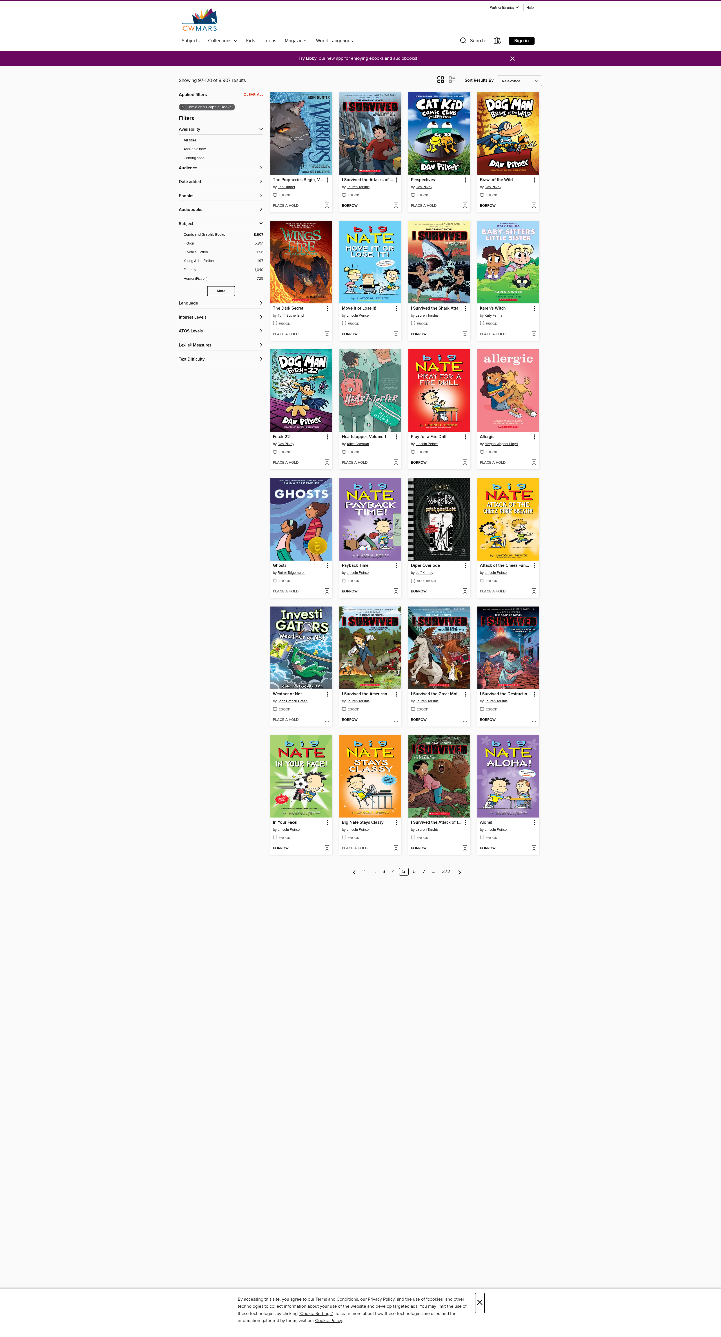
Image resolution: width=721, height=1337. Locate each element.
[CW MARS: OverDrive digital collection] (199, 19)
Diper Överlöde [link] (425, 565)
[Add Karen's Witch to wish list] (533, 334)
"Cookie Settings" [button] (316, 1313)
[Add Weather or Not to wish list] (326, 720)
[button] (504, 8)
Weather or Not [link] (287, 694)
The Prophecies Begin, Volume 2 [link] (298, 180)
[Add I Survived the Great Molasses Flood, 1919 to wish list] (464, 720)
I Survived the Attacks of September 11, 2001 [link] (367, 180)
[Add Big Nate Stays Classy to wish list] (395, 848)
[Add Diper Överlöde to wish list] (464, 591)
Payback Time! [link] (356, 565)
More (221, 291)
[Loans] (497, 41)
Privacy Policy (381, 1299)
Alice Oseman (358, 444)
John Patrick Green (293, 701)
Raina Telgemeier (291, 572)
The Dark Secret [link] (288, 308)
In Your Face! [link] (285, 822)
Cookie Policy (328, 1320)
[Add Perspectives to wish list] (464, 206)
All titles (190, 140)
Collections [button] (221, 41)
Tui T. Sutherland (291, 315)
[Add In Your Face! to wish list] (326, 848)
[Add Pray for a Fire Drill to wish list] (464, 463)
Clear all (253, 94)
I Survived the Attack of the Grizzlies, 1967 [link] (436, 822)
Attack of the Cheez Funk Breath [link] (505, 565)
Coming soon (194, 158)
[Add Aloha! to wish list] (533, 848)
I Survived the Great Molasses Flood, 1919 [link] (436, 694)
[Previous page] (354, 871)
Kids (250, 41)
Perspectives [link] (423, 180)
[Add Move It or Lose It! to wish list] (395, 334)
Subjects (191, 41)
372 (446, 872)
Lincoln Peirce (358, 315)
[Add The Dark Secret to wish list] (326, 334)
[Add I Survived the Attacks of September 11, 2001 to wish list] (395, 206)
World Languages (334, 41)
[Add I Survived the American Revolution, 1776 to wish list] (395, 720)
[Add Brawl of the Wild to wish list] (533, 206)
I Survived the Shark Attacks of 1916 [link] (436, 308)
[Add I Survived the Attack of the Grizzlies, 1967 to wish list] (464, 848)
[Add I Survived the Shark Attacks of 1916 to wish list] (464, 334)
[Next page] (459, 871)
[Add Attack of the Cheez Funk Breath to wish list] (533, 591)
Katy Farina (493, 315)
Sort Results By (479, 80)
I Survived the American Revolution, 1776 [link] (367, 694)
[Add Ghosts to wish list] (326, 591)
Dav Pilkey (424, 187)
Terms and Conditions (336, 1299)
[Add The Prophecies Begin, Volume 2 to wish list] (326, 206)
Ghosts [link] (279, 565)
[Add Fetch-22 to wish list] (326, 463)
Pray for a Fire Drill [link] (428, 436)
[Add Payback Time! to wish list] (395, 591)
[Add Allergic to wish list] (533, 463)
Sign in (521, 41)
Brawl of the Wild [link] (496, 180)
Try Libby (308, 58)
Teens (270, 41)
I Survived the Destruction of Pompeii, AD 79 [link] (505, 694)
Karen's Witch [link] (493, 308)
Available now (195, 149)
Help (530, 8)
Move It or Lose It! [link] (359, 308)
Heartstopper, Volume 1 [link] (364, 436)
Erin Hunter (286, 187)
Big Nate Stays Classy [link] (363, 822)
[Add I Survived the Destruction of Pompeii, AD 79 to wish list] (533, 720)
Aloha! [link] (486, 822)
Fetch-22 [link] (281, 436)
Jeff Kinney (424, 572)
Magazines (296, 41)
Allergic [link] (487, 436)
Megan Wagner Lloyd (501, 444)
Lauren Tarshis (358, 187)
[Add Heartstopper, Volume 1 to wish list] (395, 463)
